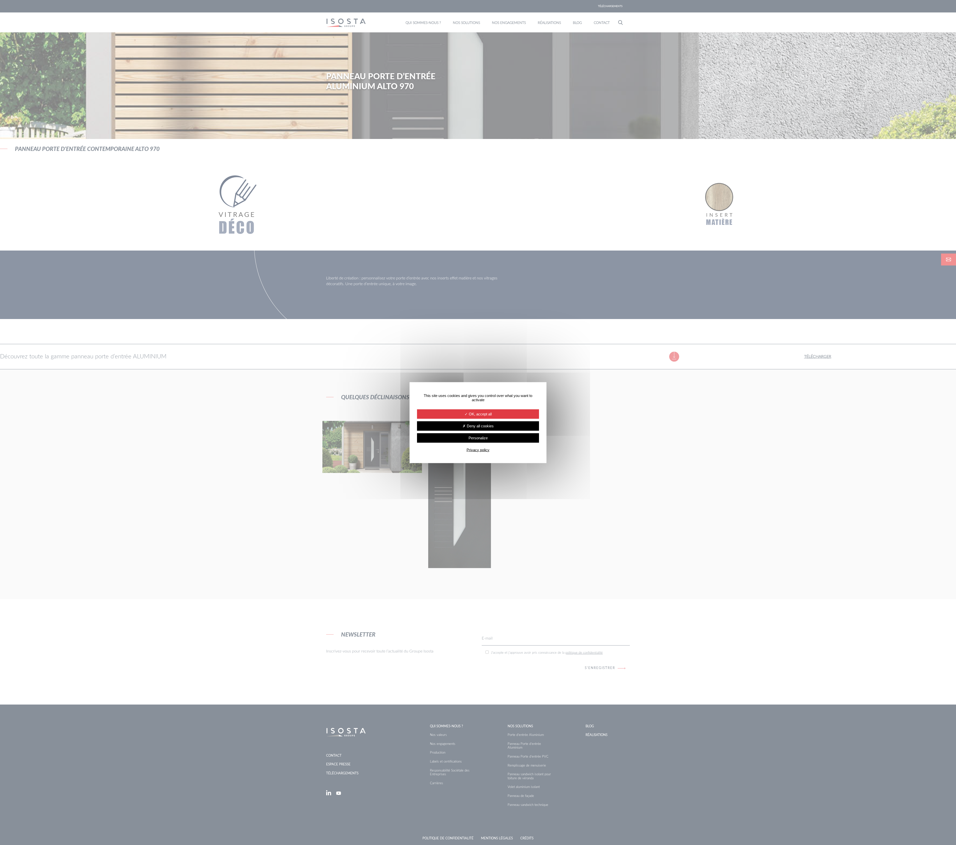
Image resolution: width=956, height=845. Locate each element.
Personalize (478, 438)
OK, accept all (480, 414)
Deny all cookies (480, 426)
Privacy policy (478, 450)
